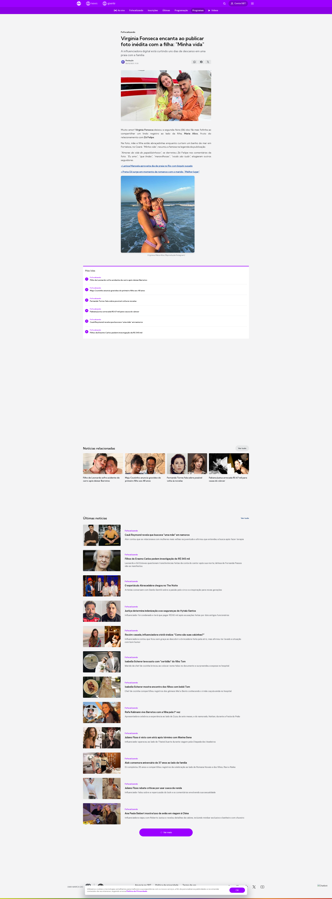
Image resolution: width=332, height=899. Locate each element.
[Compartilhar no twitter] (208, 62)
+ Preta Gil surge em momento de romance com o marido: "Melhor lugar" (160, 171)
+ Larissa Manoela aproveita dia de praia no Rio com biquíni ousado (157, 165)
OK (237, 890)
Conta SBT (240, 3)
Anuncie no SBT (143, 885)
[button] (103, 471)
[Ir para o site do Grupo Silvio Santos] (81, 887)
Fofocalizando (128, 32)
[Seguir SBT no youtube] (262, 887)
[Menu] (252, 3)
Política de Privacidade (136, 891)
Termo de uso (189, 885)
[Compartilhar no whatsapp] (194, 62)
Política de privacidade (166, 885)
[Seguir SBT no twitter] (254, 887)
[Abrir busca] (224, 3)
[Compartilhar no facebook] (201, 62)
